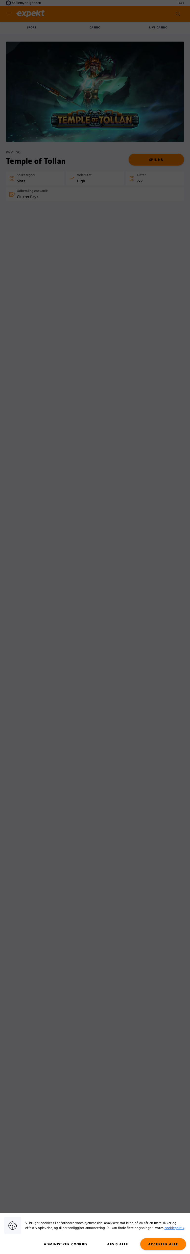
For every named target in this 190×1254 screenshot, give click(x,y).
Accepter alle (163, 1244)
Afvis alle (117, 1244)
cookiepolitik (174, 1228)
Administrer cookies (66, 1244)
